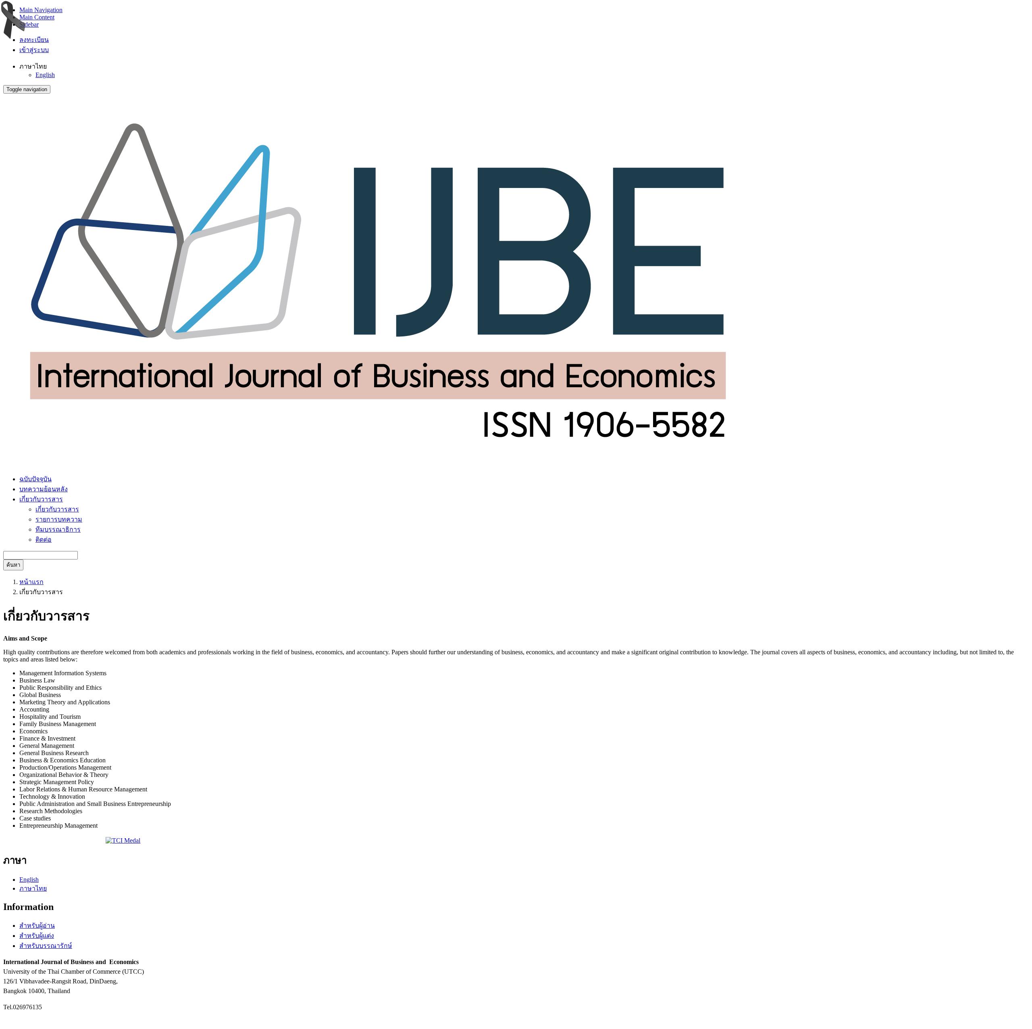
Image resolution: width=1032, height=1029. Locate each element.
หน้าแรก (31, 581)
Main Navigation (40, 9)
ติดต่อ (43, 539)
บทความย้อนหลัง (43, 489)
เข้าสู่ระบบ (34, 49)
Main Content (36, 17)
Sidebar (29, 24)
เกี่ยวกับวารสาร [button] (41, 499)
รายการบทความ (58, 519)
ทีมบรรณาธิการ (58, 529)
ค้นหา (13, 565)
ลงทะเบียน (34, 39)
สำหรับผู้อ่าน (37, 925)
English (45, 74)
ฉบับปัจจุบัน (35, 479)
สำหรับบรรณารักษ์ (45, 945)
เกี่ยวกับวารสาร (57, 509)
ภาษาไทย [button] (33, 66)
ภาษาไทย (33, 888)
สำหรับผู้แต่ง (36, 935)
